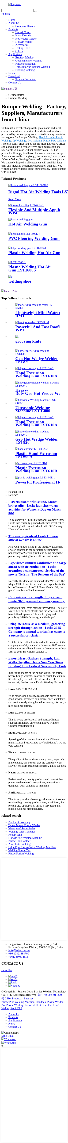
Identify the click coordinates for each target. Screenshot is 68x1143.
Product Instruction (25, 79)
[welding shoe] (10, 276)
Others (19, 51)
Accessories (21, 44)
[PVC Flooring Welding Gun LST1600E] (24, 233)
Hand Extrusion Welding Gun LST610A (36, 374)
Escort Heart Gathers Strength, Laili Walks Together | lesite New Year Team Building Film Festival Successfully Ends (37, 662)
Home (11, 19)
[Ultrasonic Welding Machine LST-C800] (37, 403)
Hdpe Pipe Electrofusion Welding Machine (32, 847)
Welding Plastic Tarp (19, 850)
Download (14, 76)
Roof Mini (16, 1008)
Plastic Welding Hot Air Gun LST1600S (29, 268)
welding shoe (19, 281)
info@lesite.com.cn (19, 950)
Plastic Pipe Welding (54, 140)
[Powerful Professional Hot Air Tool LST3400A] (35, 477)
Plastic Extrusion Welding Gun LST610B (36, 469)
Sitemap (28, 998)
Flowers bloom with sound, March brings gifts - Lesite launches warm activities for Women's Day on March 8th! (34, 507)
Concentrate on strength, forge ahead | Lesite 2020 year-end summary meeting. (36, 599)
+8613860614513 (18, 956)
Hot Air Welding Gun (27, 224)
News (11, 73)
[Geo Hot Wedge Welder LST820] (37, 353)
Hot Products (14, 998)
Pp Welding (19, 140)
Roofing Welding (24, 57)
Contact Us (14, 82)
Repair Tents (15, 834)
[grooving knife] (17, 336)
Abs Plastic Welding (19, 844)
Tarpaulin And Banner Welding (32, 66)
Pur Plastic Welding (19, 822)
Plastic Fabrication (25, 63)
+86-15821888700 (18, 953)
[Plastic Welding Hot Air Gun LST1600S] (27, 248)
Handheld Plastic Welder (49, 1001)
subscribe (6, 970)
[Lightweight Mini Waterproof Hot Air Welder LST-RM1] (37, 307)
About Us (13, 22)
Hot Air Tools (23, 32)
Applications (15, 54)
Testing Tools (22, 48)
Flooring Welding (25, 69)
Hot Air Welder (23, 41)
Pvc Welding (35, 140)
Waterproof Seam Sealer (21, 828)
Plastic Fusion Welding (21, 853)
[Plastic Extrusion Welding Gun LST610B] (31, 463)
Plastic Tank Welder (19, 840)
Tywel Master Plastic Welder (24, 825)
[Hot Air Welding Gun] (20, 219)
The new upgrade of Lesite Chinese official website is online (33, 538)
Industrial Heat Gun (36, 1005)
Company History (25, 26)
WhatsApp (10, 1039)
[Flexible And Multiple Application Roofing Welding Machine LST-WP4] (26, 205)
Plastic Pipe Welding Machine (17, 1001)
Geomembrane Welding (28, 60)
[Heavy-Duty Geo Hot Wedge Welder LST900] (37, 385)
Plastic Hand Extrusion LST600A (36, 455)
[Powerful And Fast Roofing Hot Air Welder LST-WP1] (32, 322)
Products (13, 29)
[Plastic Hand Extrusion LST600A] (31, 448)
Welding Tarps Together (21, 831)
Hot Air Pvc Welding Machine (25, 837)
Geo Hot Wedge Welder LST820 (36, 360)
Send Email (7, 1035)
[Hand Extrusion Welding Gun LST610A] (34, 368)
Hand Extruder (23, 35)
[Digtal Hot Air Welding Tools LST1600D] (28, 185)
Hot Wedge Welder (25, 38)
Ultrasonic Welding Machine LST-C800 (32, 409)
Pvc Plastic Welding (12, 1005)
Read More (14, 199)
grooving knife (28, 341)
